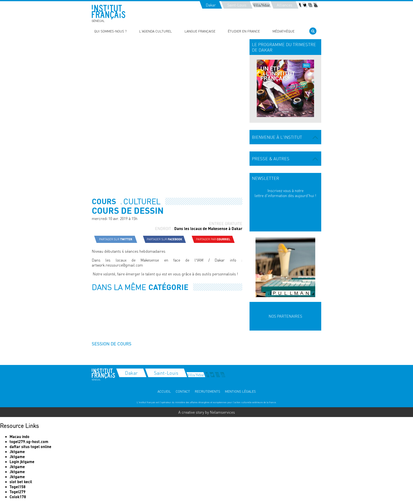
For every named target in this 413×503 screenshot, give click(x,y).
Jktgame (17, 451)
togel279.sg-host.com (29, 441)
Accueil (164, 391)
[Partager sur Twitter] (116, 239)
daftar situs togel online (30, 446)
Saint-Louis (236, 4)
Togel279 (18, 491)
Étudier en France (244, 31)
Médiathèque (283, 31)
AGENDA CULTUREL (126, 201)
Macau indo (19, 436)
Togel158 (18, 486)
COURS (104, 201)
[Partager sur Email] (213, 239)
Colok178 (18, 496)
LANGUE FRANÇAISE (200, 31)
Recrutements (207, 391)
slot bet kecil (21, 481)
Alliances (284, 4)
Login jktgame (22, 461)
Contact (183, 391)
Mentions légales (240, 391)
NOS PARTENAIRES (285, 316)
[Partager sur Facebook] (164, 239)
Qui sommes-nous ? (110, 31)
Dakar (211, 4)
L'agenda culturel (155, 31)
